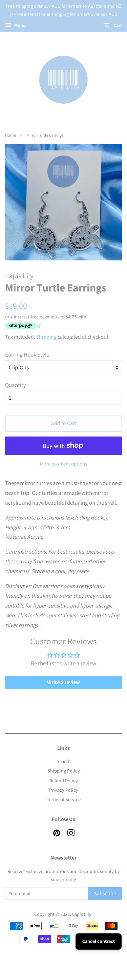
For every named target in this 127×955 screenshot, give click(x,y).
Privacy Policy (63, 790)
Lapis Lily (81, 914)
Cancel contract (98, 941)
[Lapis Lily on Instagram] (71, 834)
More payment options (63, 463)
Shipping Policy (63, 770)
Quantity (15, 385)
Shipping (46, 336)
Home (10, 135)
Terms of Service (64, 799)
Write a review (63, 682)
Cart (117, 25)
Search (64, 761)
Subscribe (105, 893)
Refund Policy (63, 780)
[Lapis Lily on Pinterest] (56, 834)
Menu (19, 25)
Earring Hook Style (27, 354)
